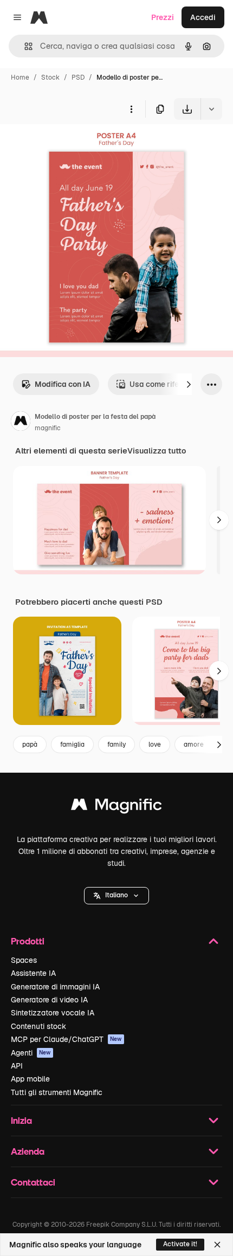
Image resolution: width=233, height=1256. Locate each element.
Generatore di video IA (49, 1000)
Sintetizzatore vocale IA (52, 1013)
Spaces (24, 960)
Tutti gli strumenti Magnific (56, 1092)
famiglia (72, 744)
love (154, 744)
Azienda (27, 1151)
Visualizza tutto (156, 451)
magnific (48, 428)
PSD (78, 77)
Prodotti (27, 941)
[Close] (217, 1244)
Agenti (31, 1053)
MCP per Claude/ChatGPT (66, 1039)
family (116, 744)
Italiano (116, 895)
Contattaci (33, 1182)
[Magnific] (116, 807)
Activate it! (180, 1244)
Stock (50, 77)
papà (29, 744)
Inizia (21, 1120)
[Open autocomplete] (24, 46)
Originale (71, 145)
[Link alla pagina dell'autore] (20, 422)
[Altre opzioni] (131, 109)
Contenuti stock (38, 1026)
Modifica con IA (62, 384)
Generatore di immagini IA (55, 987)
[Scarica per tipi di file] (211, 109)
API (17, 1066)
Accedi (203, 17)
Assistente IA (33, 973)
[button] (116, 895)
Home (20, 77)
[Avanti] (188, 384)
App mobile (30, 1079)
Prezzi (162, 17)
